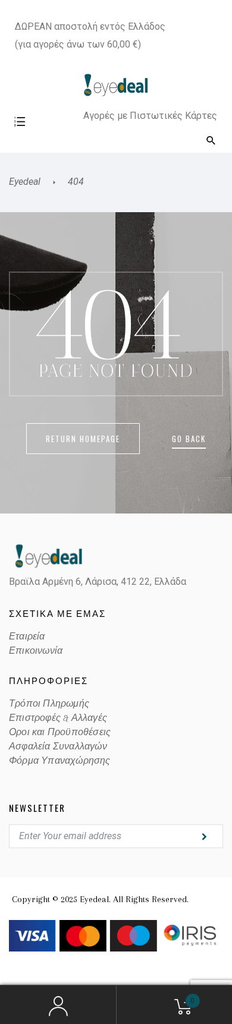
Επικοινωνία (35, 650)
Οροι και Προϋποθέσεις (60, 732)
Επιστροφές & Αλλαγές (58, 718)
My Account (58, 1005)
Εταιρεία (27, 636)
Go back (189, 439)
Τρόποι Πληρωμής (49, 703)
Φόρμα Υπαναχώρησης (60, 760)
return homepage (83, 439)
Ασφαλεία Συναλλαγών (58, 746)
